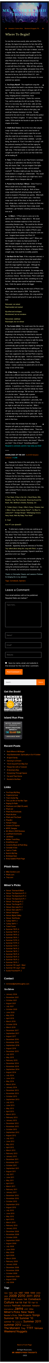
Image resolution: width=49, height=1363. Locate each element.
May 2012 (10, 1144)
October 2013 (11, 1096)
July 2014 (10, 1075)
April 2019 (10, 1018)
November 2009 (12, 1234)
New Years (27, 1312)
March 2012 (10, 1150)
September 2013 (12, 1099)
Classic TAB (21, 1299)
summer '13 (9, 1321)
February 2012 (11, 1153)
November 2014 (12, 1066)
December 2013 (12, 1090)
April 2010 (10, 1219)
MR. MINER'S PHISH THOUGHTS (24, 12)
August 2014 (11, 1072)
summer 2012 (12, 1324)
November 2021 (12, 997)
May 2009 (10, 1252)
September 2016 (12, 1045)
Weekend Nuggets (15, 1331)
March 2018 (10, 1027)
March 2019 (10, 1021)
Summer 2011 (32, 1321)
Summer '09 (11, 1318)
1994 (6, 1293)
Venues (38, 1328)
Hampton (36, 1306)
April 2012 (10, 1147)
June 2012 (10, 1141)
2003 (6, 1296)
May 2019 (10, 1015)
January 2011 (11, 1192)
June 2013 (10, 1105)
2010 (21, 1295)
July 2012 (10, 1138)
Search (40, 682)
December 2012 (12, 1123)
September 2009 (13, 1240)
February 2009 (12, 1261)
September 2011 (12, 1168)
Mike (31, 1309)
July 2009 (10, 1246)
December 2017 (12, 1030)
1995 (11, 1293)
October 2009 (11, 1237)
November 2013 (12, 1093)
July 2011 (10, 1174)
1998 (26, 1293)
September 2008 (13, 1276)
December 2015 (12, 1051)
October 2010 (11, 1201)
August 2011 (11, 1171)
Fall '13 (35, 1303)
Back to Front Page (24, 1345)
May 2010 (10, 1216)
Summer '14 (18, 1322)
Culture (9, 1302)
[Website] (23, 655)
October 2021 (11, 1000)
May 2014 (10, 1081)
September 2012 (12, 1132)
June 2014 (10, 1078)
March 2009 (11, 1258)
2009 (13, 1295)
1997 (20, 1293)
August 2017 (11, 1036)
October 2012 (11, 1129)
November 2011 (12, 1162)
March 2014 (10, 1084)
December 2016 (12, 1039)
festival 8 (7, 1306)
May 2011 (10, 1180)
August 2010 (11, 1207)
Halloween (26, 1305)
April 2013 (10, 1111)
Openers (22, 581)
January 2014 (11, 1087)
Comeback (14, 581)
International (8, 1309)
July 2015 (10, 1054)
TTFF (29, 1328)
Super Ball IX (26, 1325)
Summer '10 (26, 1318)
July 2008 (10, 1282)
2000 (38, 1293)
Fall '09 (18, 1302)
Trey (23, 1328)
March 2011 (10, 1186)
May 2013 (10, 1108)
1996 (15, 1293)
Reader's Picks (10, 1315)
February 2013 (11, 1117)
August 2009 (11, 1243)
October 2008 (11, 1273)
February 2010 (11, 1225)
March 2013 (10, 1114)
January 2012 (11, 1156)
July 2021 (10, 1006)
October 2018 (11, 1024)
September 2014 (12, 1069)
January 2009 (11, 1264)
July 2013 (10, 1102)
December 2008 (12, 1267)
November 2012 (12, 1126)
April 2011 (10, 1183)
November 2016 (12, 1042)
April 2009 (10, 1255)
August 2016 (11, 1048)
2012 (37, 1296)
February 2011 (11, 1189)
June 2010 (10, 1213)
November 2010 (12, 1198)
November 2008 (12, 1270)
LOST (26, 1309)
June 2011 (10, 1177)
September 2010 (12, 1204)
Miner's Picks (12, 1312)
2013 (7, 1299)
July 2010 (10, 1210)
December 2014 (12, 1063)
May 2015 (10, 1057)
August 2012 (11, 1135)
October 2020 (11, 1009)
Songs (36, 1315)
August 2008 (11, 1279)
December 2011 (12, 1159)
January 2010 (11, 1228)
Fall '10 (27, 1302)
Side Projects (24, 1315)
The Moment (12, 1328)
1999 (32, 1293)
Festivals (16, 1305)
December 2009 (12, 1231)
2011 (29, 1296)
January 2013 (11, 1120)
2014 (13, 1299)
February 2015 (11, 1060)
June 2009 (10, 1249)
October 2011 (11, 1165)
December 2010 (12, 1195)
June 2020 (10, 1012)
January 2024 (11, 994)
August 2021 (11, 1003)
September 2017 (12, 1033)
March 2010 (10, 1222)
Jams (18, 1308)
